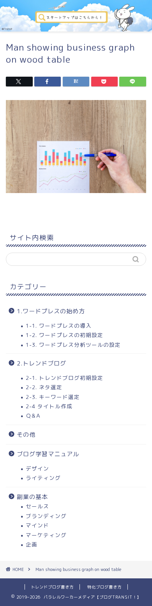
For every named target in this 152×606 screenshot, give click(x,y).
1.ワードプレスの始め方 (51, 311)
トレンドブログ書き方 (52, 587)
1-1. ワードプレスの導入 (59, 325)
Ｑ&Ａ (33, 415)
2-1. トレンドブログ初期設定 (64, 377)
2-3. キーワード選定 (53, 396)
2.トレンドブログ (41, 363)
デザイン (37, 468)
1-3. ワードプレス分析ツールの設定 (73, 344)
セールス (37, 506)
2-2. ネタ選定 (44, 387)
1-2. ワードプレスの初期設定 (64, 335)
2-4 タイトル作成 (49, 406)
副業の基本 (32, 497)
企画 (31, 544)
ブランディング (46, 516)
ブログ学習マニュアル (48, 454)
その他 (26, 434)
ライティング (43, 477)
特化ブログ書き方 (104, 587)
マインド (37, 525)
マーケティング (46, 535)
